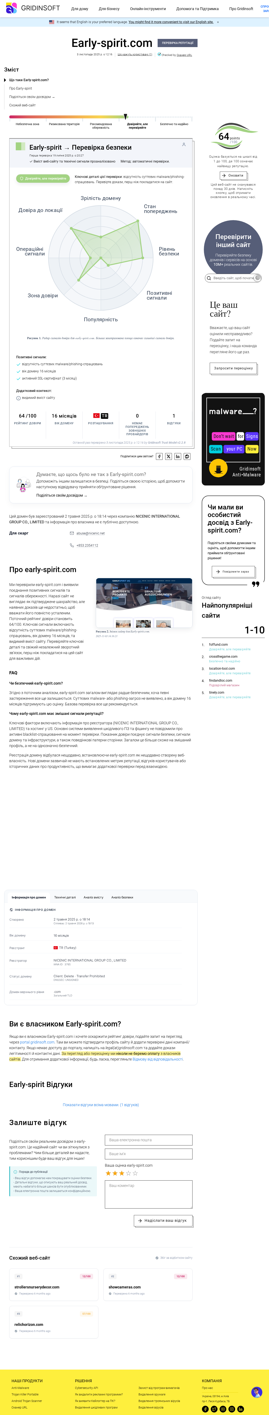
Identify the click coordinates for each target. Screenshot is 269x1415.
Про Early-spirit (20, 88)
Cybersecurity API (86, 1388)
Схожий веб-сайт (22, 105)
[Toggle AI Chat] (257, 1392)
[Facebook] (205, 1409)
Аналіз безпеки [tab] (122, 897)
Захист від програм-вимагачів (159, 1388)
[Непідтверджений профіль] (184, 144)
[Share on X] (168, 456)
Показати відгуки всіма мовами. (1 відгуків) (101, 1105)
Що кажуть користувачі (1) (135, 54)
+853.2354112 (87, 545)
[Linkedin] (240, 1409)
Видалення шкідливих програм (96, 1407)
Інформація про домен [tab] (29, 897)
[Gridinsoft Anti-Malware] (233, 439)
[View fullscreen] (178, 583)
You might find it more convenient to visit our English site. (171, 22)
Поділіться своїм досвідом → (32, 97)
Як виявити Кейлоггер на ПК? (95, 1401)
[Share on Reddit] (187, 456)
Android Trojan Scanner (27, 1401)
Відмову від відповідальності (158, 1059)
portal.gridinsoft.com (37, 1042)
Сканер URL (184, 55)
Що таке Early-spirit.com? (29, 80)
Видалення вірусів (151, 1407)
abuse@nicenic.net (90, 533)
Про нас (207, 1388)
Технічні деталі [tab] (65, 897)
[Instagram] (231, 1409)
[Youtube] (223, 1409)
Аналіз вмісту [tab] (93, 897)
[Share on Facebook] (159, 456)
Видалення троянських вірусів (159, 1401)
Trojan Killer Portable (25, 1394)
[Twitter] (214, 1409)
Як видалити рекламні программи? (99, 1394)
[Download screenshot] (186, 583)
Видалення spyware (151, 1394)
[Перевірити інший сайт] (257, 278)
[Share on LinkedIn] (177, 456)
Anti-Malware (20, 1388)
